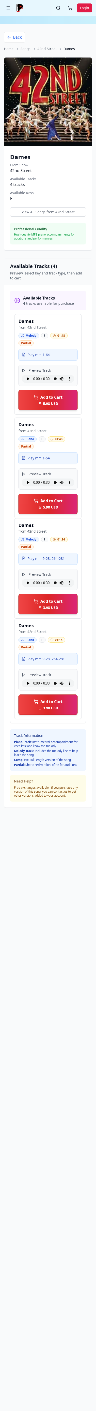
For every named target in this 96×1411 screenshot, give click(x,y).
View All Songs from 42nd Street (48, 212)
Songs (25, 48)
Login (84, 7)
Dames (26, 321)
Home (9, 48)
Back (17, 37)
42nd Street (47, 48)
